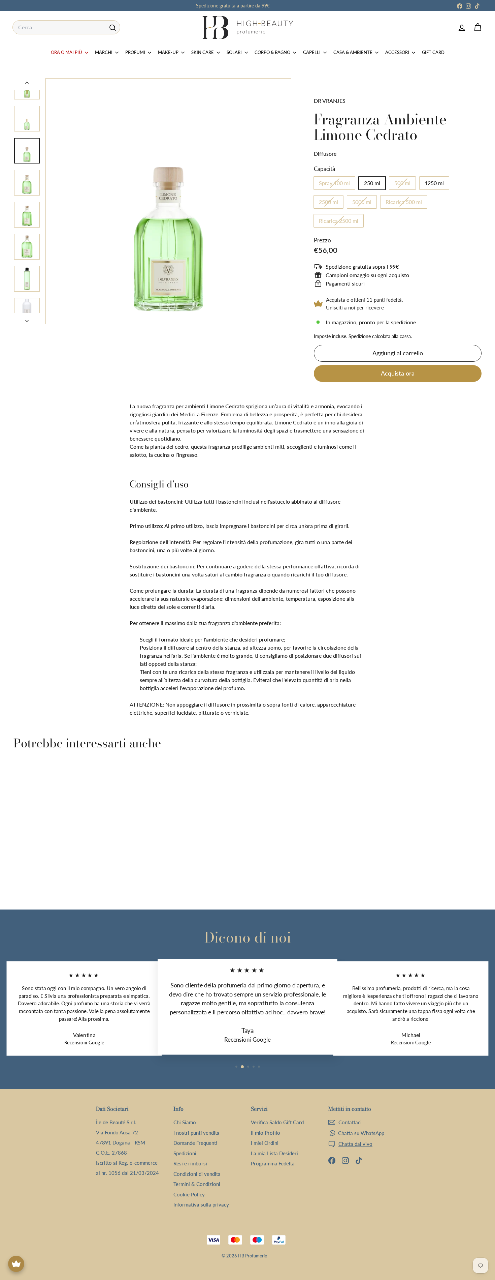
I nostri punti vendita (196, 1133)
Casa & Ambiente (353, 52)
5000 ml (364, 203)
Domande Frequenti (195, 1143)
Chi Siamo (184, 1122)
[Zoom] (168, 201)
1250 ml (434, 183)
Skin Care (203, 52)
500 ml (405, 184)
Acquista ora (398, 373)
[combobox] (66, 27)
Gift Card (433, 52)
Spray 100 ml (337, 184)
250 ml (372, 183)
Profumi (135, 52)
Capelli (312, 52)
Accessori (397, 52)
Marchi (104, 52)
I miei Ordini (264, 1143)
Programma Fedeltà (273, 1163)
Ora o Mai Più (67, 52)
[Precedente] (26, 84)
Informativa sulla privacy (201, 1204)
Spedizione (360, 336)
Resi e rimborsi (190, 1163)
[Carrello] (478, 27)
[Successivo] (26, 318)
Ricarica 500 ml (406, 203)
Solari (235, 52)
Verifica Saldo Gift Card (277, 1122)
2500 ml (331, 203)
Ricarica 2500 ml (341, 222)
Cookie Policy (189, 1194)
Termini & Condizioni (196, 1184)
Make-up (168, 52)
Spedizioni (184, 1153)
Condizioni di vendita (197, 1174)
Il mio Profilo (265, 1133)
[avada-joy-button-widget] (16, 1264)
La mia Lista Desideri (274, 1153)
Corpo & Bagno (273, 52)
